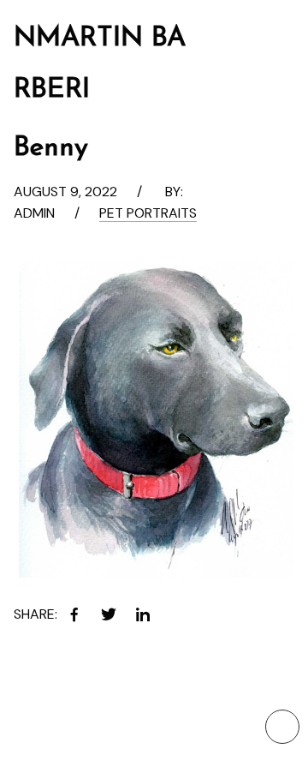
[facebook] (74, 614)
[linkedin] (142, 614)
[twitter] (108, 614)
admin (34, 213)
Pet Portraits (148, 213)
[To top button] (282, 727)
